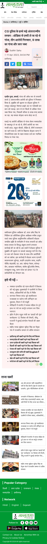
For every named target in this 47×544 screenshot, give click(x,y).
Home (5, 22)
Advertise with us (31, 535)
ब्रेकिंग (26, 22)
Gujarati (27, 505)
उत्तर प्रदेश (10, 18)
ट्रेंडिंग (34, 12)
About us (18, 535)
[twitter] (27, 523)
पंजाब (37, 488)
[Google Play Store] (14, 528)
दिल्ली (3, 18)
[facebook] (22, 523)
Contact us (7, 535)
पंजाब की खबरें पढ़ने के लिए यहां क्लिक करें (25, 349)
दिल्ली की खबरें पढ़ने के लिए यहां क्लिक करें (26, 345)
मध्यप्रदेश (39, 18)
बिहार (25, 18)
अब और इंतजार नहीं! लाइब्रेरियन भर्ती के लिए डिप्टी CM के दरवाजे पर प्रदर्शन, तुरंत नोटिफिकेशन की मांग (32, 386)
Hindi (5, 505)
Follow (30, 64)
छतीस (25, 336)
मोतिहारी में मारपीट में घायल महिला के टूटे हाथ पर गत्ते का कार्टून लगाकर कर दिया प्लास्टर (25, 308)
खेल (42, 12)
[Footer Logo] (23, 516)
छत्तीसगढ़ (14, 22)
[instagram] (31, 523)
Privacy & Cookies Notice (13, 538)
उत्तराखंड (18, 18)
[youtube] (36, 523)
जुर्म (20, 22)
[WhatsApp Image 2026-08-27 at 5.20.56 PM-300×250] (23, 206)
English (15, 505)
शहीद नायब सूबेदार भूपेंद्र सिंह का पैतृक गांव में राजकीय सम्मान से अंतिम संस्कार (33, 466)
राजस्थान (27, 488)
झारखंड (31, 18)
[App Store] (31, 528)
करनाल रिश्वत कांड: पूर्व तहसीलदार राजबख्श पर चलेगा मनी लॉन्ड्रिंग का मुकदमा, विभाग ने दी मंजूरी (23, 298)
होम (5, 12)
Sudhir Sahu (15, 50)
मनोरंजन (24, 12)
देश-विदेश (14, 12)
